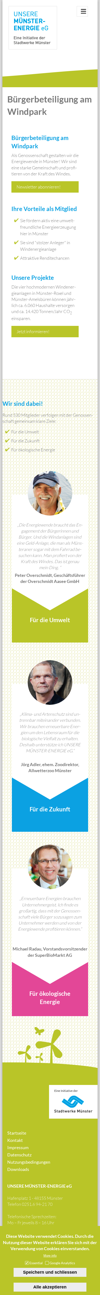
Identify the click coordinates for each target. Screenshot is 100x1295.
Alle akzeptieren (50, 1287)
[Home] (32, 28)
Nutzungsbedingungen (28, 1162)
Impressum (18, 1147)
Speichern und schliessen (50, 1272)
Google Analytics (62, 1263)
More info (50, 1255)
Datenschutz (19, 1154)
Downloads (18, 1169)
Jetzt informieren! (33, 331)
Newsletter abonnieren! (39, 186)
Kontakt (15, 1140)
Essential (36, 1263)
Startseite (16, 1133)
